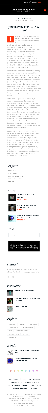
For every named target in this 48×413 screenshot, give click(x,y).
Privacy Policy (29, 405)
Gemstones (12, 173)
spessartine (12, 337)
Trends (11, 182)
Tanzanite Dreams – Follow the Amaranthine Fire (26, 359)
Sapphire (25, 334)
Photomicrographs (22, 331)
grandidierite (13, 327)
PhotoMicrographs (16, 176)
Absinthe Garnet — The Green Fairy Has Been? (27, 299)
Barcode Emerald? (21, 307)
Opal (10, 331)
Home (17, 18)
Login (26, 2)
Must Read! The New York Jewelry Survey (27, 351)
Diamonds (12, 170)
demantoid (12, 324)
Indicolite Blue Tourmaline (24, 290)
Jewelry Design (26, 18)
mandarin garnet (27, 327)
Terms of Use (18, 405)
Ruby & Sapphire (14, 179)
